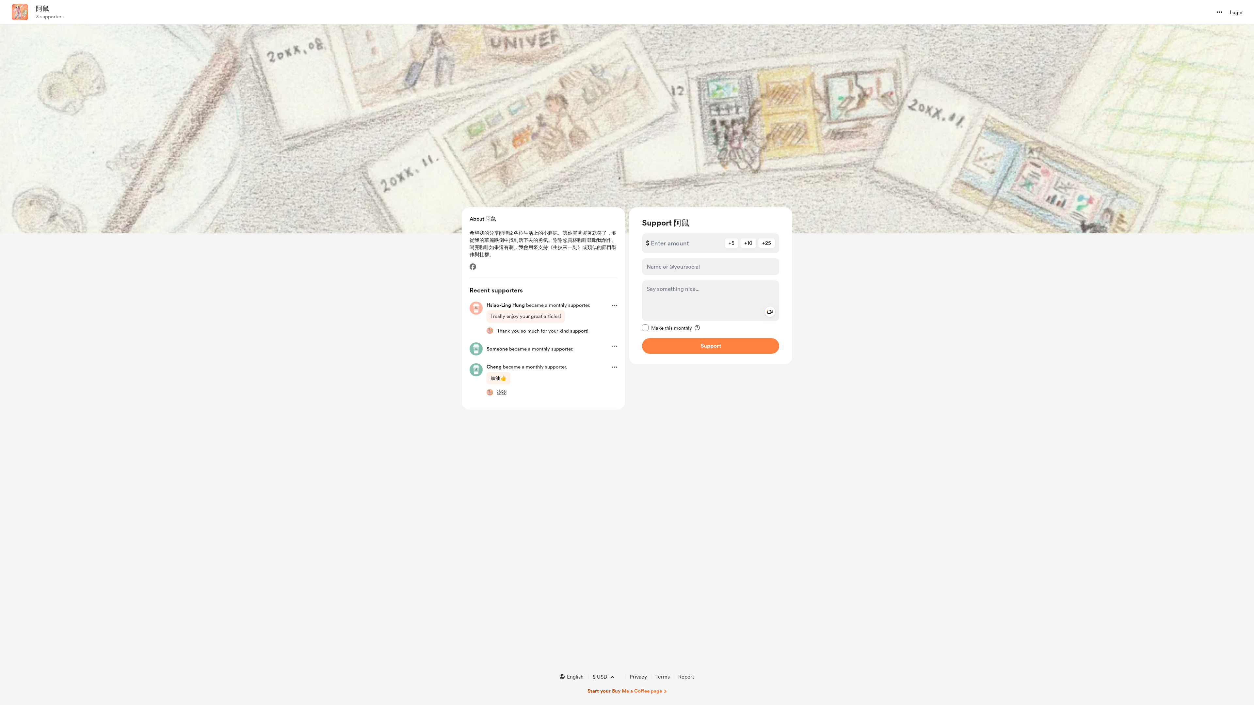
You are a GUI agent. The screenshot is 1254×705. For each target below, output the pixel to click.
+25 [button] (766, 243)
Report (686, 677)
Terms (662, 677)
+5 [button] (731, 243)
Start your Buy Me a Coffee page (624, 691)
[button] (1219, 12)
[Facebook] (473, 266)
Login (1236, 12)
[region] (710, 285)
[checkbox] (667, 327)
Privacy (638, 677)
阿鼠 (42, 8)
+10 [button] (748, 243)
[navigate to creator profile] (20, 12)
